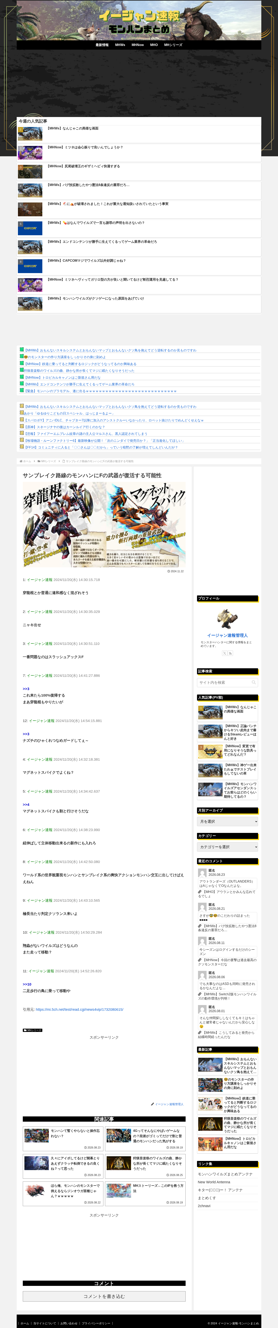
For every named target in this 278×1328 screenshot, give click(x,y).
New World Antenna (214, 1182)
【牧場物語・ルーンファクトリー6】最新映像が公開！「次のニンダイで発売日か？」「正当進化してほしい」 (104, 440)
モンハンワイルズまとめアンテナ (225, 1174)
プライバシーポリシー (96, 1323)
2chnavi (204, 1206)
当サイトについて (44, 1323)
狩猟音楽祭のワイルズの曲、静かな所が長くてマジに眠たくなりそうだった (79, 370)
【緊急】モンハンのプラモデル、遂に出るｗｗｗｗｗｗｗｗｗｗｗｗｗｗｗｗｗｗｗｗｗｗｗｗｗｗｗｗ (100, 391)
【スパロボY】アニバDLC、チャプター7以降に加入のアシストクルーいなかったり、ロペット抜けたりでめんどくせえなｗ (114, 420)
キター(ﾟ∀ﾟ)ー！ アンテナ (220, 1190)
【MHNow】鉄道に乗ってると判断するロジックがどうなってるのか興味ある (80, 364)
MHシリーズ (34, 1030)
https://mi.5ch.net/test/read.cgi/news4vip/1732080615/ (79, 1009)
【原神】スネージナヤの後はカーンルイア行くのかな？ (64, 427)
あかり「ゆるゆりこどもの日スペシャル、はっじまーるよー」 (69, 413)
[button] (253, 682)
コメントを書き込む (104, 1296)
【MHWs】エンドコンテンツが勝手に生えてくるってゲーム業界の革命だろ (79, 384)
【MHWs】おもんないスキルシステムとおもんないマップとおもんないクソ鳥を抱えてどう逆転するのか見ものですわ (110, 350)
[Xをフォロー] (224, 653)
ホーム (25, 1323)
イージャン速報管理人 (227, 635)
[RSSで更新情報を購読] (230, 653)
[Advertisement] (139, 81)
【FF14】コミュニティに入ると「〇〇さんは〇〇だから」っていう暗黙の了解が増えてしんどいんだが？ (101, 447)
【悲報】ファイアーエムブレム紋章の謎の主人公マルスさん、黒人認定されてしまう (86, 433)
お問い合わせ (69, 1323)
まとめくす (207, 1198)
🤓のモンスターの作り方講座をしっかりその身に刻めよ (65, 357)
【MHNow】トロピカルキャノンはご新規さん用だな (62, 377)
